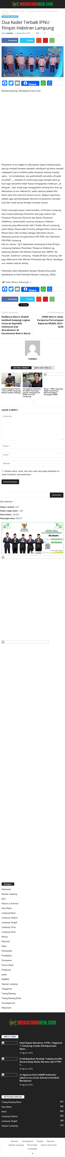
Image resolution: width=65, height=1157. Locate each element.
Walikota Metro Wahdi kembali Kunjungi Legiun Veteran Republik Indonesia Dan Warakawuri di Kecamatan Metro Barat (16, 325)
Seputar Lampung (17, 11)
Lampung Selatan (10, 918)
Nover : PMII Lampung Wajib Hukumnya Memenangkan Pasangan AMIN (53, 392)
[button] (60, 4)
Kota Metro (7, 908)
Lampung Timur (9, 927)
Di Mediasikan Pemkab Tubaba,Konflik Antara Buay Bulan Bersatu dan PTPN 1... (41, 1061)
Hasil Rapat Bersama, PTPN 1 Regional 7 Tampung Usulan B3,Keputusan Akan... (41, 1045)
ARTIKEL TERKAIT (21, 368)
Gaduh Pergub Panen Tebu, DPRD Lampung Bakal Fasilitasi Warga (11, 391)
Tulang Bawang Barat (11, 998)
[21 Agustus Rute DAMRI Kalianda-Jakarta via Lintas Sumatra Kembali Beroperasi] (9, 1079)
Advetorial (6, 889)
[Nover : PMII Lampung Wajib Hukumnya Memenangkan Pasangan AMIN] (53, 380)
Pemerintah (7, 951)
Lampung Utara (8, 932)
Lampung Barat (8, 913)
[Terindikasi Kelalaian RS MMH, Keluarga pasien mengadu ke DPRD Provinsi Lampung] (32, 380)
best (4, 899)
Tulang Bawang (9, 993)
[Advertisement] (32, 128)
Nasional (5, 941)
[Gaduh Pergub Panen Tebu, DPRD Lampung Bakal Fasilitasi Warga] (11, 380)
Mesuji (5, 937)
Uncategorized (8, 1003)
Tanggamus (7, 989)
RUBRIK (5, 979)
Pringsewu (6, 970)
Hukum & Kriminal (10, 903)
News (4, 946)
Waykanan (6, 1008)
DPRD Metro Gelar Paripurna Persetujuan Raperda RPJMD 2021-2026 (50, 321)
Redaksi (40, 1141)
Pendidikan (7, 955)
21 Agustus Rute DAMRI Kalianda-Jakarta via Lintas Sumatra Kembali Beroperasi (39, 1077)
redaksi (9, 33)
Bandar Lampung (9, 894)
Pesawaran (7, 960)
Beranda (5, 11)
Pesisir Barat (7, 965)
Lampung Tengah (9, 922)
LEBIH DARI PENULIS (43, 368)
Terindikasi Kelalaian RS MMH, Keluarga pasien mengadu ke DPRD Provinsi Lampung (32, 393)
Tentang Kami (27, 1141)
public (4, 974)
